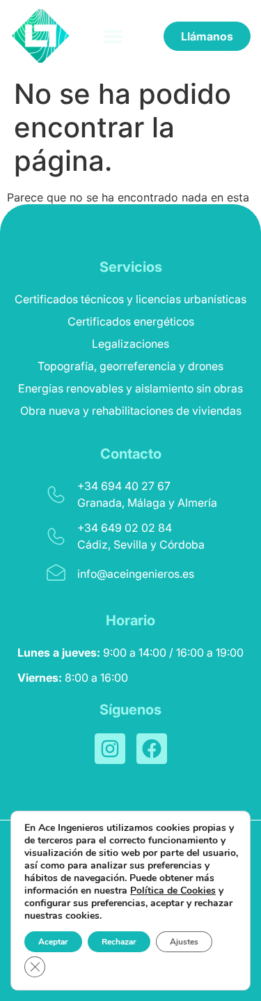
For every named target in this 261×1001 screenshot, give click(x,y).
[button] (112, 36)
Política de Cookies (173, 890)
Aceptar (53, 941)
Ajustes (184, 941)
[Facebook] (151, 748)
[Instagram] (110, 748)
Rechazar (119, 941)
